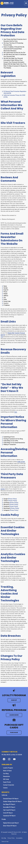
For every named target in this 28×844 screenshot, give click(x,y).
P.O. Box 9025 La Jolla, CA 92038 (12, 755)
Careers (5, 788)
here (15, 412)
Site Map (3, 838)
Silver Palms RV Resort (10, 826)
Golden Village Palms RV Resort (12, 801)
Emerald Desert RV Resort (10, 799)
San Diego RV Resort (9, 804)
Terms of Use (4, 841)
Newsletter (6, 776)
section (3, 489)
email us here (21, 461)
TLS (2, 337)
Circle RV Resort (8, 813)
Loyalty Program (8, 768)
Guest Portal (7, 782)
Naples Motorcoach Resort (11, 823)
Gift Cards (6, 779)
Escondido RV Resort (9, 807)
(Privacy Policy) (12, 499)
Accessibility (19, 838)
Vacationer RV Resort (9, 816)
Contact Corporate (8, 785)
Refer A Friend (7, 771)
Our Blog (6, 773)
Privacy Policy (11, 838)
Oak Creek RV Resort (9, 810)
